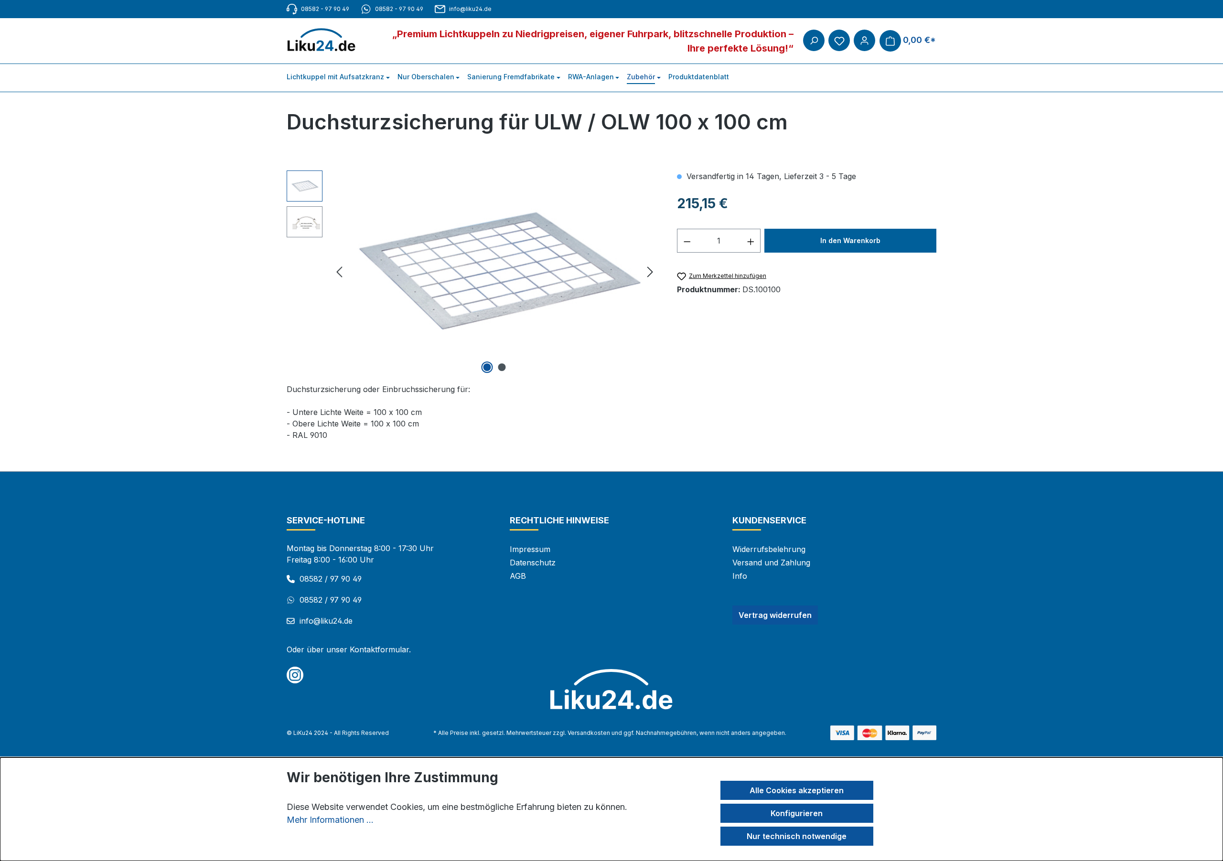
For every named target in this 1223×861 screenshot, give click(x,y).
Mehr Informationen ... (330, 820)
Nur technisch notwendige (797, 836)
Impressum (530, 549)
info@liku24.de (470, 8)
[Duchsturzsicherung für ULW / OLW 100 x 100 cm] (494, 273)
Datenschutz (533, 562)
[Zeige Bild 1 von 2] (487, 367)
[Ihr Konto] (864, 40)
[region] (472, 273)
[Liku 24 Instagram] (295, 675)
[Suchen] (814, 40)
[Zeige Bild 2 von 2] (502, 367)
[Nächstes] (650, 273)
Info (739, 576)
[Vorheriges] (339, 273)
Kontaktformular (379, 649)
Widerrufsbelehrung (768, 549)
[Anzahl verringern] (687, 241)
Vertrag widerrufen (775, 615)
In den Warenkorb (850, 240)
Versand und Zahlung (771, 562)
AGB (518, 576)
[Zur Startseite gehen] (326, 40)
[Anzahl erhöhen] (751, 241)
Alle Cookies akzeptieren (797, 790)
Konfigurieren (797, 813)
